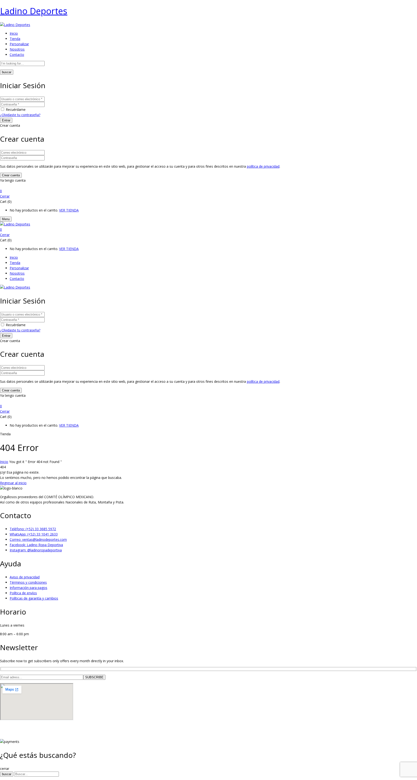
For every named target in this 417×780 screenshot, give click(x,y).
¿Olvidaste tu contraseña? (20, 114)
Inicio (4, 461)
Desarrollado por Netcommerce (25, 736)
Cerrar (5, 196)
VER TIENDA (69, 210)
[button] (208, 191)
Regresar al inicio (13, 483)
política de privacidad (263, 166)
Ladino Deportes (33, 11)
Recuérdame (16, 109)
